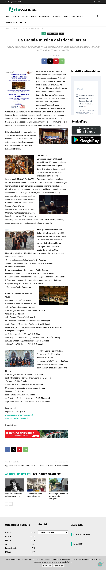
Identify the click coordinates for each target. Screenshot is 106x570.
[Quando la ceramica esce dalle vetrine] (36, 485)
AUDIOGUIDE (10, 22)
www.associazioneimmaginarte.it (19, 415)
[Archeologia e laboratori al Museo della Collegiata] (58, 485)
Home (7, 28)
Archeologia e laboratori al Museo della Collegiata (58, 496)
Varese (61, 33)
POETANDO (56, 16)
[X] (50, 61)
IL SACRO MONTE (81, 534)
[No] (102, 563)
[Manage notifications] (100, 564)
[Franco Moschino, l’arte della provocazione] (14, 485)
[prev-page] (6, 504)
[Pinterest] (56, 61)
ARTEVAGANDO (44, 16)
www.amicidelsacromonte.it (16, 418)
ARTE (8, 16)
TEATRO (16, 16)
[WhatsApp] (62, 61)
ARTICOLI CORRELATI (18, 474)
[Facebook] (95, 2)
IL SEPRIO (78, 544)
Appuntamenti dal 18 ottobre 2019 (20, 465)
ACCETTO (47, 566)
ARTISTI (33, 16)
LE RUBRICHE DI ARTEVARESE (71, 16)
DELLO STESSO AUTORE (47, 474)
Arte (13, 28)
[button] (98, 16)
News (55, 33)
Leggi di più (58, 566)
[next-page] (11, 504)
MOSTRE (25, 16)
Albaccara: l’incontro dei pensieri (54, 465)
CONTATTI (22, 22)
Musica (50, 33)
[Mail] (99, 2)
